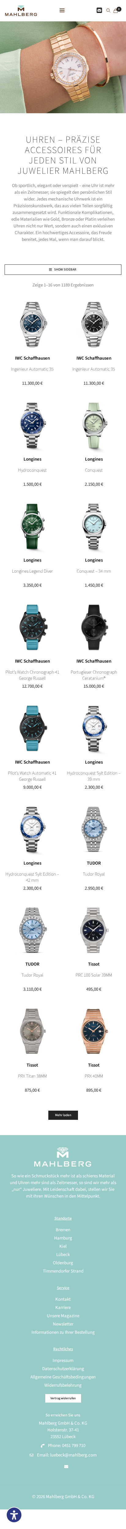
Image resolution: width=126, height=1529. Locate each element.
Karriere (63, 1307)
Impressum (63, 1360)
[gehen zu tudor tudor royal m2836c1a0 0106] (32, 930)
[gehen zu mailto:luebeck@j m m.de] (66, 1467)
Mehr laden (63, 1115)
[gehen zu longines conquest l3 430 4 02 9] (93, 425)
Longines (32, 459)
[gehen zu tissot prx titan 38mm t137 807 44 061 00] (32, 1031)
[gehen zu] (108, 11)
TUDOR (94, 863)
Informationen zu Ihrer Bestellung (63, 1332)
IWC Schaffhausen (32, 358)
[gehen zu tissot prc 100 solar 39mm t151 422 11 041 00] (93, 930)
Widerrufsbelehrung (63, 1385)
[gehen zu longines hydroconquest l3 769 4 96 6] (32, 425)
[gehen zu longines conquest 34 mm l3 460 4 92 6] (93, 526)
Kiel (63, 1246)
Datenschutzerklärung (63, 1369)
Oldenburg (63, 1263)
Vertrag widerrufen (63, 1398)
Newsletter (63, 1324)
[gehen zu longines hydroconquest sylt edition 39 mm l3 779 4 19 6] (93, 728)
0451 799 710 (73, 1445)
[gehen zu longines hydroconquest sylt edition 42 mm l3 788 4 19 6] (32, 829)
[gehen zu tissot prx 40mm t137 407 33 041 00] (93, 1031)
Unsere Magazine (63, 1316)
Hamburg (63, 1238)
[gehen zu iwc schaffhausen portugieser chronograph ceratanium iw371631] (93, 627)
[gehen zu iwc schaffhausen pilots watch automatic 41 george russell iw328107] (32, 728)
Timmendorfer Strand (63, 1271)
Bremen (63, 1230)
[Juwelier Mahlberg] (21, 12)
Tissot (93, 964)
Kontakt (63, 1299)
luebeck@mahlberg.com (73, 1455)
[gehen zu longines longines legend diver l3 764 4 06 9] (32, 526)
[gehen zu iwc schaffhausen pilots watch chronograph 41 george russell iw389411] (32, 627)
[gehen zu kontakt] (99, 11)
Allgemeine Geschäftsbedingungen (63, 1377)
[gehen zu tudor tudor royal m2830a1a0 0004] (93, 829)
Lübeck (63, 1254)
